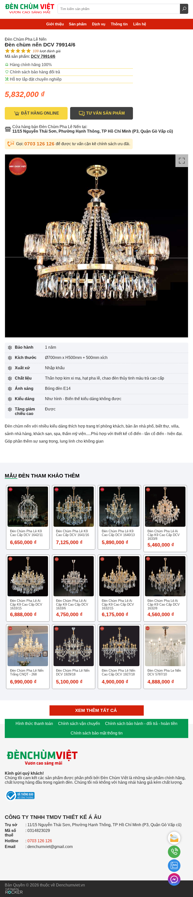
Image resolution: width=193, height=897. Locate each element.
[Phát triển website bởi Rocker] (14, 886)
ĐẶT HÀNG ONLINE (39, 113)
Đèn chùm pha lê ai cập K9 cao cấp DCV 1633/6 (72, 604)
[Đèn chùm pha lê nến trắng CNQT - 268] (28, 646)
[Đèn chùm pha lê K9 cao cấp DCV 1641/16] (74, 507)
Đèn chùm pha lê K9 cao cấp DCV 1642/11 (26, 533)
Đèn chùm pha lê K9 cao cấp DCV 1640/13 (118, 533)
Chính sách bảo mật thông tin (97, 733)
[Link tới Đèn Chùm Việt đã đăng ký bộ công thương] (96, 793)
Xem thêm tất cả (96, 710)
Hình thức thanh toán (34, 723)
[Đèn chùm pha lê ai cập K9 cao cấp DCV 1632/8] (165, 576)
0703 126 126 (40, 143)
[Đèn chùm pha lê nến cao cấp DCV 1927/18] (119, 646)
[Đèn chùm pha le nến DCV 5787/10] (165, 646)
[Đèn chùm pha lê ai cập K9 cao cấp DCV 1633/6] (74, 576)
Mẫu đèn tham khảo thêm (42, 476)
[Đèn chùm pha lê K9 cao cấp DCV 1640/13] (119, 507)
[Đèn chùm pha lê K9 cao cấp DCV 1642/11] (28, 507)
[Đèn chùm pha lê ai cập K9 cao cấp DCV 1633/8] (165, 507)
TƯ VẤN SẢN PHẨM (105, 113)
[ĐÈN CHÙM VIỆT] (42, 742)
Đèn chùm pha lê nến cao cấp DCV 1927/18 (118, 672)
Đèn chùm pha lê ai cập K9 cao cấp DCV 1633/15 (26, 604)
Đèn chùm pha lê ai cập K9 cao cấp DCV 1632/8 (164, 604)
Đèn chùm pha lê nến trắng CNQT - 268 (26, 672)
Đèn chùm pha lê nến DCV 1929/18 (72, 672)
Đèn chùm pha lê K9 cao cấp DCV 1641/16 (72, 533)
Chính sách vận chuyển (79, 723)
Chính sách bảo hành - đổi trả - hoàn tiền (141, 723)
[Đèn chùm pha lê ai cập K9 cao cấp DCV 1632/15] (119, 576)
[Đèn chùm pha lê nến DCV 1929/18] (74, 646)
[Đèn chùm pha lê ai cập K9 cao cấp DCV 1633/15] (28, 576)
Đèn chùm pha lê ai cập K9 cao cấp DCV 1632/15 (118, 604)
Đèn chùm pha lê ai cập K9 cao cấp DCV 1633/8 (164, 535)
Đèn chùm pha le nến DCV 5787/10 (164, 672)
